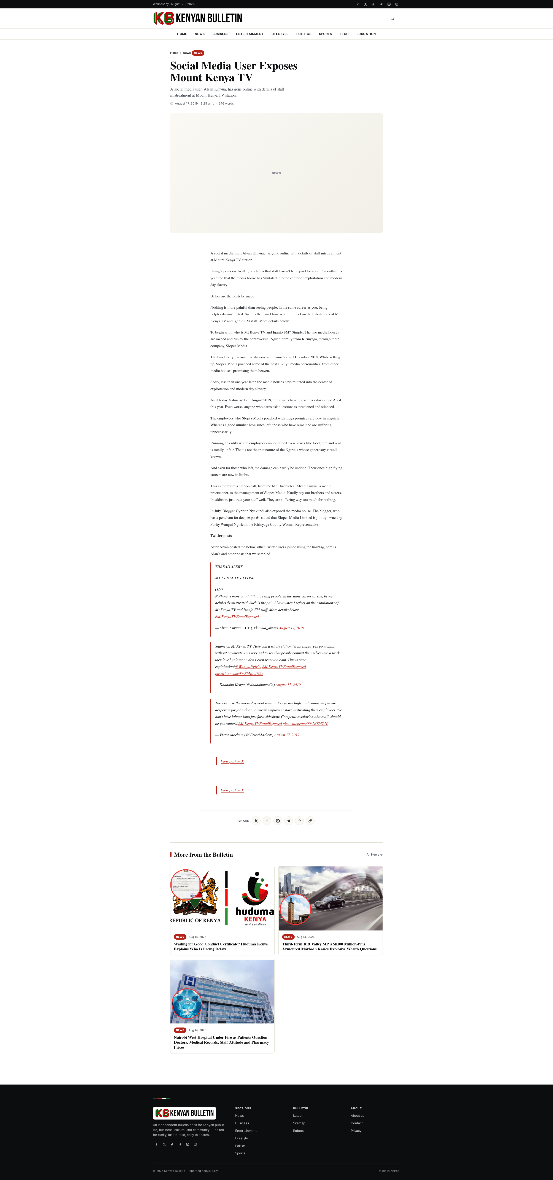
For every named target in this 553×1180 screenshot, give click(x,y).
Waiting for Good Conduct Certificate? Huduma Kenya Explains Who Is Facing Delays (221, 946)
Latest (297, 1116)
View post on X (232, 761)
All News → (375, 854)
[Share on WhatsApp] (277, 820)
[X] (365, 4)
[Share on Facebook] (267, 820)
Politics (303, 34)
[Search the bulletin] (392, 18)
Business (221, 34)
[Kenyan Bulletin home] (197, 18)
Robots (298, 1131)
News (200, 34)
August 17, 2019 (291, 627)
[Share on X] (256, 820)
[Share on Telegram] (288, 820)
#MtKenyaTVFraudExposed (237, 616)
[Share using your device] (299, 820)
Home (182, 34)
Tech (344, 34)
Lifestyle (280, 34)
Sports (325, 34)
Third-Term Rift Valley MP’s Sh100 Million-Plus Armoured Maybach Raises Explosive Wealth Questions (329, 946)
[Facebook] (357, 4)
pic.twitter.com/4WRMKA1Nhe (239, 673)
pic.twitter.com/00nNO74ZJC (305, 723)
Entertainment (250, 34)
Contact (357, 1123)
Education (366, 34)
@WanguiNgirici (248, 666)
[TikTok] (373, 4)
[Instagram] (396, 4)
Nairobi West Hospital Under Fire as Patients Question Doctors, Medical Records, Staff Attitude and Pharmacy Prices (221, 1042)
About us (357, 1116)
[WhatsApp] (388, 4)
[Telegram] (381, 4)
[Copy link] (310, 820)
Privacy (356, 1131)
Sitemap (299, 1123)
